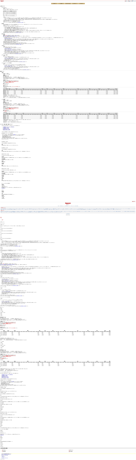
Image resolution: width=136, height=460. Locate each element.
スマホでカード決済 (106, 211)
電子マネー (99, 211)
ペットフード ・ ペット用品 (23, 209)
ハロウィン (111, 209)
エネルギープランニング (110, 211)
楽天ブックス (36, 209)
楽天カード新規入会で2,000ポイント (6, 454)
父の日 (105, 209)
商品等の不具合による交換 (5, 377)
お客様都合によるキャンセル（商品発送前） (7, 374)
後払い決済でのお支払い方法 (8, 38)
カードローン (92, 211)
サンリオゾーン (74, 209)
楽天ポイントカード (66, 211)
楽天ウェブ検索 (48, 209)
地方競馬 (77, 211)
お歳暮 (113, 209)
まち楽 (77, 209)
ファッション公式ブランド (62, 209)
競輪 (79, 211)
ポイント (39, 209)
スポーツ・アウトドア (29, 209)
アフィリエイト (81, 211)
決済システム (102, 211)
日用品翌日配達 (84, 209)
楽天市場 (1, 211)
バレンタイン (98, 209)
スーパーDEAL (87, 209)
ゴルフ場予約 (17, 211)
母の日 (103, 209)
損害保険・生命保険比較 (127, 211)
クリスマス (116, 209)
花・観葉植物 (14, 209)
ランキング (120, 209)
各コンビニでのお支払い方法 (5, 301)
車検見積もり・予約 (23, 211)
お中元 (107, 209)
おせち (118, 209)
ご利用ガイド (3, 456)
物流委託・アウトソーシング (48, 211)
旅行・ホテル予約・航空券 (5, 211)
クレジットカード (96, 211)
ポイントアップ (67, 209)
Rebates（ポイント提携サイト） (60, 211)
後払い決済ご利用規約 (3, 264)
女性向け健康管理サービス (42, 211)
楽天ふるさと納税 (80, 209)
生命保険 (131, 211)
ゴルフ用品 (33, 209)
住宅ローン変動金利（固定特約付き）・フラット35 (119, 211)
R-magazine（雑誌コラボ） (53, 209)
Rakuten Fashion (74, 211)
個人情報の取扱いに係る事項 (10, 264)
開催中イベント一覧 (91, 209)
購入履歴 (14, 134)
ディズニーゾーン (71, 209)
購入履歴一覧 (3, 188)
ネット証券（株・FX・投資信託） (87, 211)
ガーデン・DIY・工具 (18, 209)
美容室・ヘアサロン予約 (36, 211)
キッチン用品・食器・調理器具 (9, 209)
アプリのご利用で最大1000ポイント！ (6, 453)
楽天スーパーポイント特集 (54, 211)
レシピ (20, 211)
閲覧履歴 (4, 451)
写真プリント (32, 211)
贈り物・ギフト (57, 209)
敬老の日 (109, 209)
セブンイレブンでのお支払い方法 (6, 291)
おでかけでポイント (71, 211)
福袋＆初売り (95, 209)
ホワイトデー (101, 209)
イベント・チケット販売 (27, 211)
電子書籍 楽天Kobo (14, 211)
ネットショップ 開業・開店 (43, 209)
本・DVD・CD (10, 211)
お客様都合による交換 (6, 128)
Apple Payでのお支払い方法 (8, 48)
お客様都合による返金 (6, 127)
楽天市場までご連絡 (20, 22)
